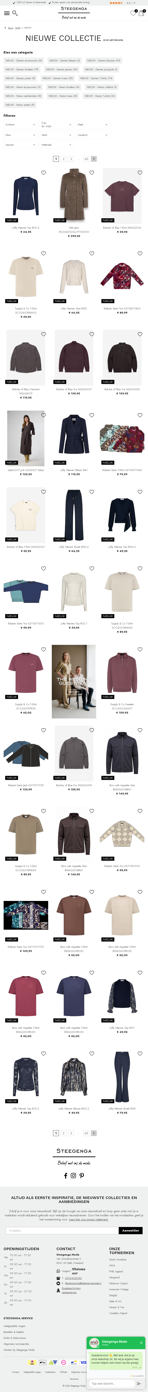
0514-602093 (73, 1278)
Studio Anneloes (118, 1260)
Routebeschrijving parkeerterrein (71, 1290)
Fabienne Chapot (118, 1283)
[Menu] (7, 13)
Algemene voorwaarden (16, 1344)
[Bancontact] (74, 1362)
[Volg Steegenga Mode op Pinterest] (82, 1177)
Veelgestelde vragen (14, 1326)
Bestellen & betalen (14, 1332)
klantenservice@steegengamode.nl (83, 1283)
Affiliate (63, 1372)
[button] (93, 124)
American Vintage (119, 1289)
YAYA (112, 1265)
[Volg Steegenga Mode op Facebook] (65, 1177)
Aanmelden (130, 1230)
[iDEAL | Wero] (32, 1362)
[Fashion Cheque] (63, 1362)
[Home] (74, 13)
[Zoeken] (15, 13)
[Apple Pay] (42, 1362)
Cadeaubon (50, 1372)
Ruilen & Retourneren (15, 1338)
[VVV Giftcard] (53, 1362)
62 (86, 159)
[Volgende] (94, 159)
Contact (15, 1372)
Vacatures (74, 1379)
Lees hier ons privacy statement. (88, 1219)
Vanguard (114, 1277)
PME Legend (116, 1271)
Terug (10, 28)
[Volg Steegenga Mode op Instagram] (73, 1177)
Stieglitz (113, 1295)
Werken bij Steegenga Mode (19, 1350)
